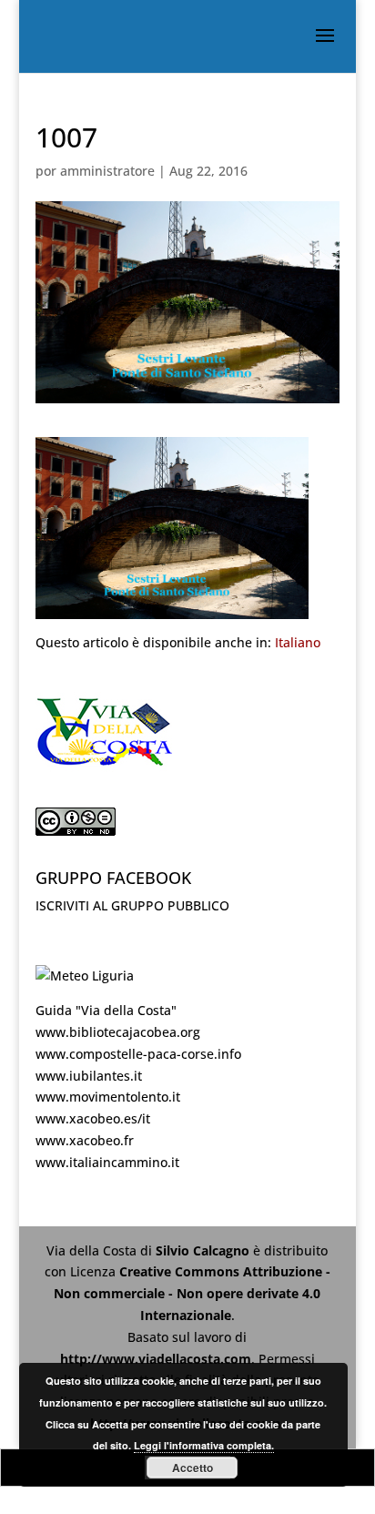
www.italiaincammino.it (107, 1162)
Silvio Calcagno (204, 1250)
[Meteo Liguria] (84, 975)
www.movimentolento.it (107, 1096)
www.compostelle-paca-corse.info (138, 1053)
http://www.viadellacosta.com (155, 1358)
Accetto (192, 1467)
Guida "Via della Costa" (106, 1010)
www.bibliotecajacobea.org (117, 1032)
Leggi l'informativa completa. (204, 1445)
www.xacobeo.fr (84, 1140)
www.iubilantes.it (88, 1075)
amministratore (107, 170)
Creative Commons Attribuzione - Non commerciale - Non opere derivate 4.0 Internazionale (192, 1293)
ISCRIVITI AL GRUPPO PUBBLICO (132, 905)
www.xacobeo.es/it (92, 1118)
